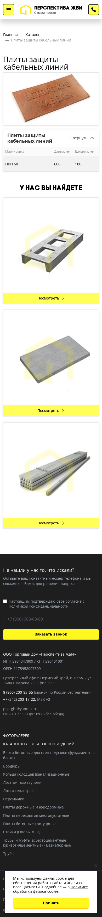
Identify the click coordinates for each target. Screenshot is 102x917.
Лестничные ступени (22, 782)
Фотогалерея (16, 735)
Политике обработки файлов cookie (50, 889)
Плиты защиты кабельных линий (41, 40)
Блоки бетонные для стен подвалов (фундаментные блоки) (50, 755)
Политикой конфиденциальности (39, 606)
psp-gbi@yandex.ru (20, 708)
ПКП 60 (11, 163)
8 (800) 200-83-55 (93, 9)
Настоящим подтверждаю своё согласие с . (46, 604)
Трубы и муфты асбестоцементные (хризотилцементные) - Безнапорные (37, 843)
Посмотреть (48, 298)
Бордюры (11, 766)
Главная (10, 34)
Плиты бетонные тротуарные (29, 823)
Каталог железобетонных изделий (39, 743)
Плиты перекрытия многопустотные (36, 815)
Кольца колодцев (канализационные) (36, 774)
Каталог (33, 34)
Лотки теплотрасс (19, 790)
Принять (51, 902)
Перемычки (13, 798)
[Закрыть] (95, 866)
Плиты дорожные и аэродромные (33, 807)
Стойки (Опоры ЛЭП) (21, 831)
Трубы (8, 853)
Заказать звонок (51, 634)
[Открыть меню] (8, 9)
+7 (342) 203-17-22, (19, 699)
